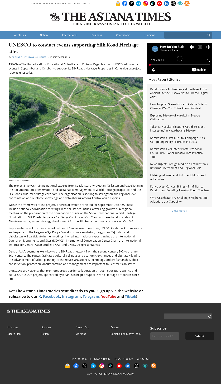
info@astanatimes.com (119, 373)
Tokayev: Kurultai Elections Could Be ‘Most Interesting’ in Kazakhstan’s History (177, 128)
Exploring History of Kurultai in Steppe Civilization (175, 117)
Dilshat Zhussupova (23, 57)
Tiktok (130, 296)
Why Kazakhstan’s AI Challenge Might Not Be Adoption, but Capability (179, 199)
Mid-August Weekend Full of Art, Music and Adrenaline (178, 177)
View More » (180, 211)
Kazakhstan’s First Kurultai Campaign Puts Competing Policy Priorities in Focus (177, 140)
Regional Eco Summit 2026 (125, 333)
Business (97, 35)
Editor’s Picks (14, 333)
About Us (143, 358)
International (69, 35)
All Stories (20, 35)
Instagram (71, 296)
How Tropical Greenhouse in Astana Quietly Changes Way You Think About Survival (178, 106)
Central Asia (123, 35)
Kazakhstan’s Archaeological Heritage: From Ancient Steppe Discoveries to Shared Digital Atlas (179, 93)
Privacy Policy (123, 358)
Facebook (51, 296)
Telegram (91, 296)
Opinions (150, 35)
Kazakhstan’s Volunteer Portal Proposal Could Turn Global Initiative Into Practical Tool (176, 153)
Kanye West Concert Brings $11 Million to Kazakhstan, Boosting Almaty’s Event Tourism (179, 188)
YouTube (108, 296)
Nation (44, 35)
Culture (41, 57)
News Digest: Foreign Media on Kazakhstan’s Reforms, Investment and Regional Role (179, 166)
